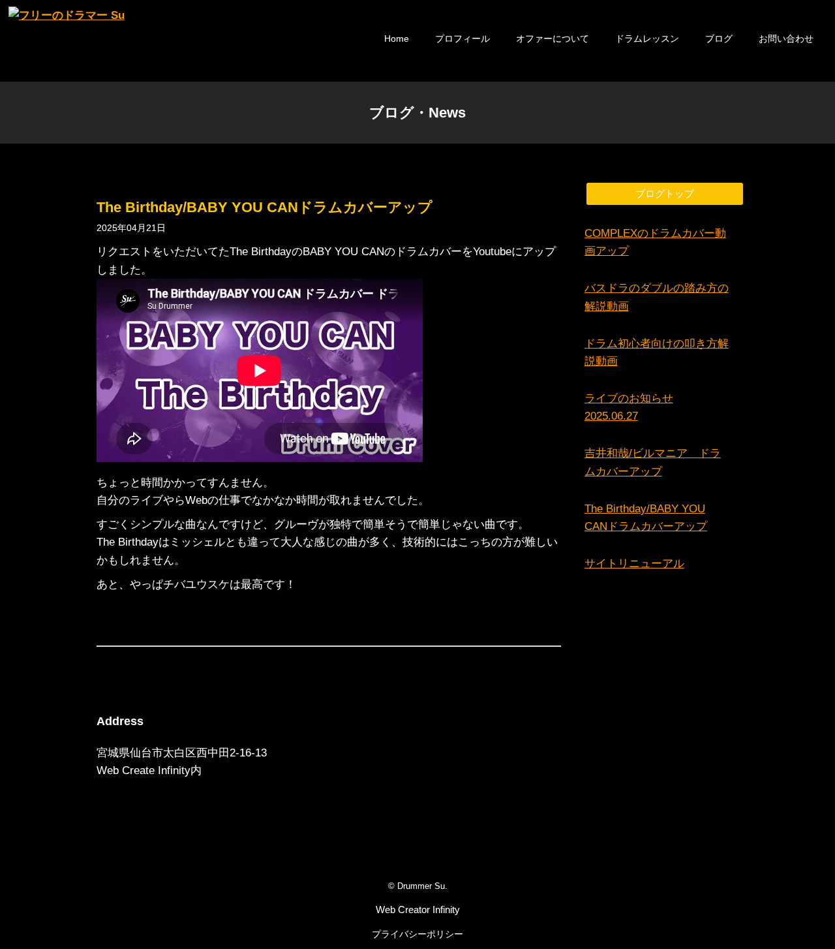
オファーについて (552, 38)
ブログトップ (664, 193)
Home (396, 38)
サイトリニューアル (634, 563)
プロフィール (462, 38)
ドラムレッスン (647, 38)
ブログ (719, 38)
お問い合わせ (786, 38)
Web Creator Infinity (418, 909)
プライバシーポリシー (417, 934)
